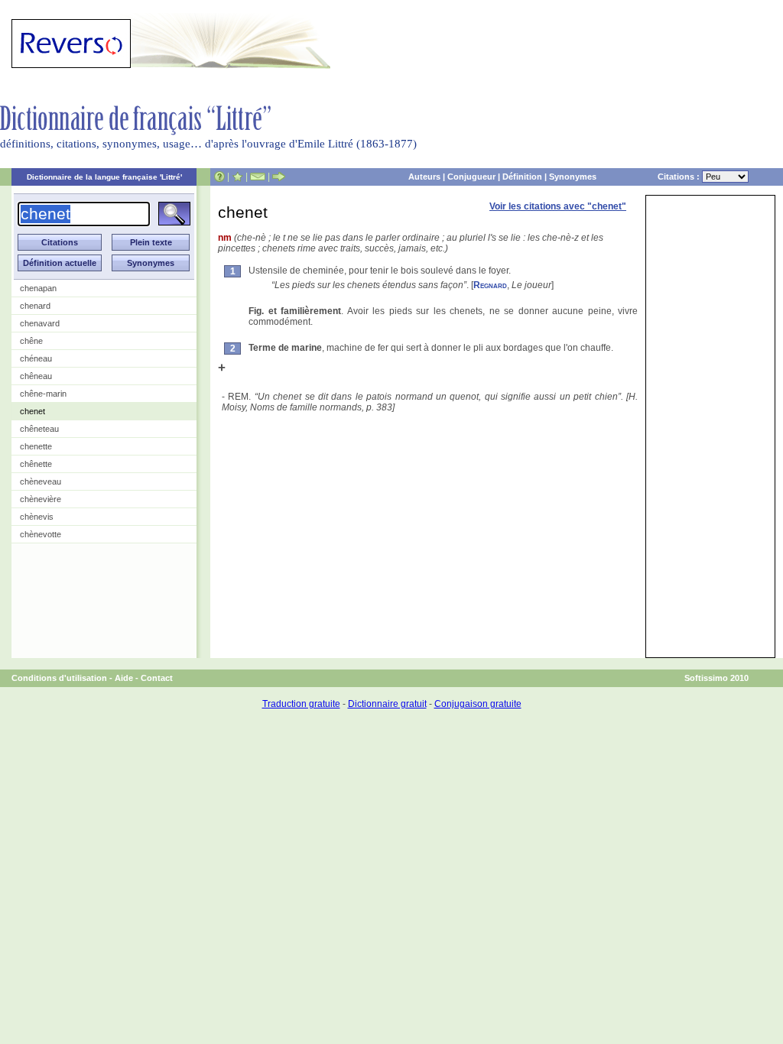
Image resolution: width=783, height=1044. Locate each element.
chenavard (40, 323)
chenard (35, 305)
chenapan (38, 288)
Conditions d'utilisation (59, 677)
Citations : (680, 176)
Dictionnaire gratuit (387, 704)
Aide (124, 677)
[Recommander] (278, 176)
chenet (32, 411)
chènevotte (40, 534)
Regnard (490, 285)
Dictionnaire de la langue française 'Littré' (104, 177)
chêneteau (39, 428)
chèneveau (40, 481)
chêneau (36, 376)
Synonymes (572, 176)
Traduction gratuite (301, 704)
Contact (157, 677)
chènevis (37, 516)
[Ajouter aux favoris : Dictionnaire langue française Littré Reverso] (237, 176)
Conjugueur (471, 176)
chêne (31, 340)
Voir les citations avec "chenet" (557, 206)
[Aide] (219, 176)
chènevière (40, 499)
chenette (36, 446)
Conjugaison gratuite (477, 704)
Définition (522, 176)
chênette (36, 464)
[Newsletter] (257, 176)
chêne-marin (43, 393)
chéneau (36, 358)
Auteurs (424, 176)
